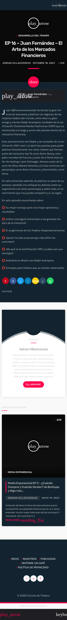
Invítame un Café (33, 563)
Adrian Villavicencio (33, 349)
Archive (33, 384)
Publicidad (48, 558)
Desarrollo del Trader (33, 35)
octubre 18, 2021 (44, 63)
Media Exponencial (20, 472)
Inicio (15, 558)
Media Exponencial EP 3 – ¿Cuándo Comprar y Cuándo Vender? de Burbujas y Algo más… (33, 486)
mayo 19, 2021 (51, 498)
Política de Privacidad (33, 567)
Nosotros (30, 558)
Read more (25, 520)
